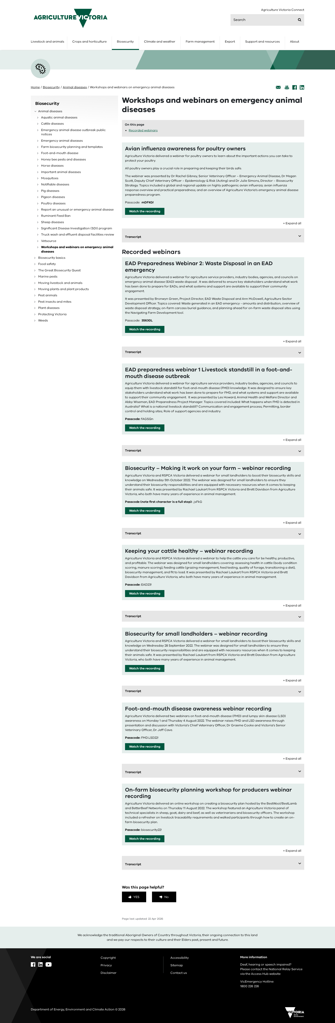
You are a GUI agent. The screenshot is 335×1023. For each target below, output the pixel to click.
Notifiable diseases (55, 184)
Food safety (47, 264)
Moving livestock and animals (60, 283)
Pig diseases (50, 191)
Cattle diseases (52, 124)
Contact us (178, 973)
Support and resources (262, 41)
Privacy (106, 965)
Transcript (133, 237)
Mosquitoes (49, 178)
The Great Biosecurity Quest (59, 270)
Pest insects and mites (54, 302)
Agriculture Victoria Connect (282, 10)
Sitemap (176, 965)
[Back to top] (320, 928)
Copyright (108, 958)
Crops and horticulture (89, 41)
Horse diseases (52, 166)
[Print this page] (286, 87)
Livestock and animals (47, 41)
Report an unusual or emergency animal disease (77, 209)
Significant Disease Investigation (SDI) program (76, 228)
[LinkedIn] (302, 87)
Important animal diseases (61, 172)
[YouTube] (49, 964)
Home (35, 87)
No (166, 897)
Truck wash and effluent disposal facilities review (77, 234)
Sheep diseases (52, 222)
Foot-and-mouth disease (59, 153)
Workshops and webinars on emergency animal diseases (77, 249)
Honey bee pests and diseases (63, 159)
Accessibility (179, 958)
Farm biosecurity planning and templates (72, 147)
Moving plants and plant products (63, 289)
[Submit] (299, 19)
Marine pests (47, 276)
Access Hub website (266, 974)
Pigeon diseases (53, 197)
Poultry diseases (53, 203)
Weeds (43, 320)
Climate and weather (159, 41)
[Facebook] (294, 87)
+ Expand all (292, 223)
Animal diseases (75, 87)
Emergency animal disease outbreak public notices (73, 132)
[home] (70, 18)
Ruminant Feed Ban (56, 216)
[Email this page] (278, 87)
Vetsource (48, 241)
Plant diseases (49, 308)
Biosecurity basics (51, 258)
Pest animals (47, 295)
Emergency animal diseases (62, 141)
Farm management (200, 41)
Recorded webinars (143, 130)
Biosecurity (125, 41)
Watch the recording (144, 211)
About (294, 41)
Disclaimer (109, 973)
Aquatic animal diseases (59, 117)
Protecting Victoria (52, 314)
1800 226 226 (249, 986)
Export (230, 41)
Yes (136, 897)
